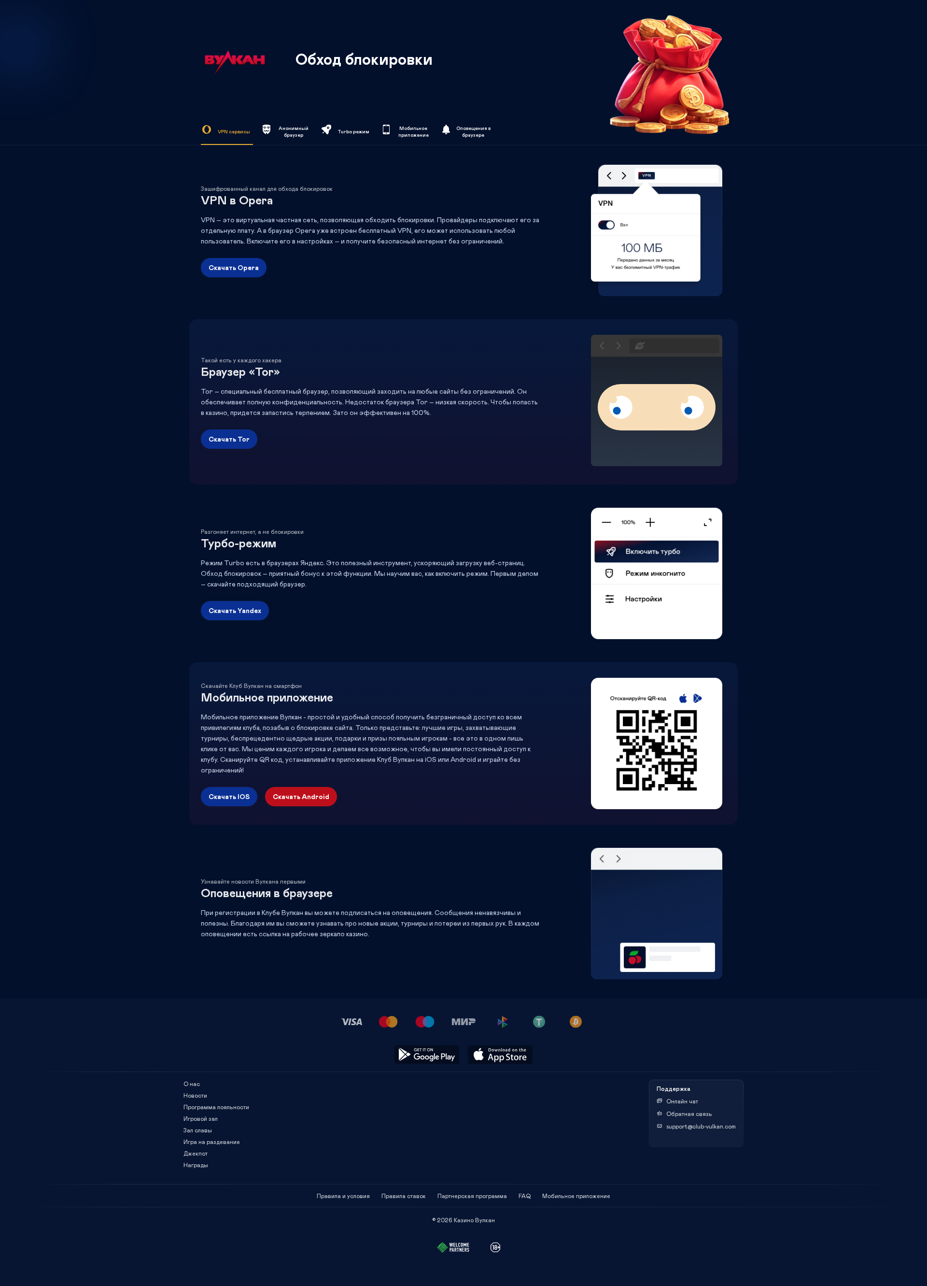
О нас (191, 1083)
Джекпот (195, 1153)
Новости (195, 1095)
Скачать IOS (229, 796)
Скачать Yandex (235, 610)
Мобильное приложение (576, 1196)
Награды (195, 1165)
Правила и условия (343, 1196)
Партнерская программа (472, 1196)
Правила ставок (403, 1196)
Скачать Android (301, 796)
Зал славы (197, 1130)
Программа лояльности (216, 1107)
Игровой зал (200, 1118)
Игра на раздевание (211, 1141)
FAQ (525, 1196)
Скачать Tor (229, 438)
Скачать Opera (234, 267)
